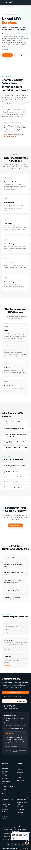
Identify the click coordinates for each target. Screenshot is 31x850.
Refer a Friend (20, 780)
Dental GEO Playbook (7, 806)
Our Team (19, 769)
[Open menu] (28, 2)
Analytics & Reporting (7, 786)
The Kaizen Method (7, 814)
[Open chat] (27, 843)
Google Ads (5, 778)
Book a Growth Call (15, 692)
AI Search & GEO (6, 781)
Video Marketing (6, 783)
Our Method (20, 772)
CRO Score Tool (6, 804)
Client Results (20, 775)
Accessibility (20, 812)
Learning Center (6, 797)
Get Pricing (19, 55)
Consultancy (5, 789)
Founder (19, 777)
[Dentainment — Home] (7, 2)
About (18, 766)
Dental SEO (4, 775)
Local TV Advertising (22, 797)
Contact (19, 783)
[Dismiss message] (29, 833)
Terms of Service (21, 809)
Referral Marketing (21, 799)
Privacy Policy (20, 806)
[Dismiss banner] (29, 848)
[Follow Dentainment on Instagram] (8, 844)
